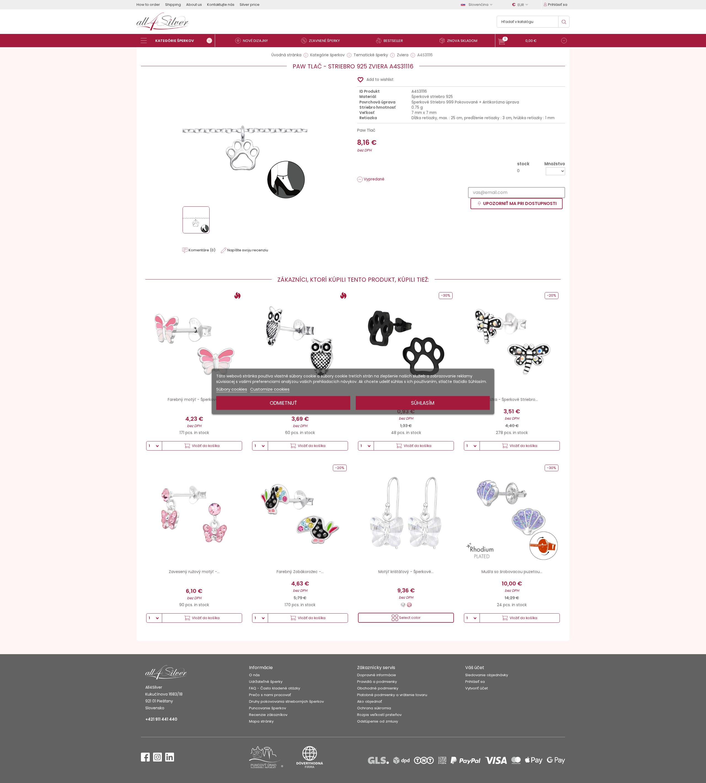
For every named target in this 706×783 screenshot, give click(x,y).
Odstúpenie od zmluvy (377, 721)
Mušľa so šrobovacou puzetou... (512, 571)
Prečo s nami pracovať (270, 694)
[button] (532, 41)
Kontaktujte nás (220, 4)
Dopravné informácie (376, 675)
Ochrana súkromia (374, 708)
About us (194, 4)
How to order (148, 4)
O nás (254, 675)
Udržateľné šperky (265, 681)
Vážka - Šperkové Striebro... (512, 399)
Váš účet (474, 667)
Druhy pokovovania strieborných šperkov (286, 701)
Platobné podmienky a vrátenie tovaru (392, 694)
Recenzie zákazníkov (268, 714)
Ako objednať (369, 701)
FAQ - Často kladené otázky (274, 688)
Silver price (250, 4)
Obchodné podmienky (377, 688)
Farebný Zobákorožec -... (300, 571)
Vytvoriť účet (476, 688)
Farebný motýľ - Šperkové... (194, 399)
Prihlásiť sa (475, 681)
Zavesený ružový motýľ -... (194, 571)
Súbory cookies (231, 389)
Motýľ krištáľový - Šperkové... (406, 571)
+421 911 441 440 (161, 719)
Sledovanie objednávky (486, 675)
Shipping (173, 4)
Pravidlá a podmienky (377, 681)
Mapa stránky (261, 721)
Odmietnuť (283, 403)
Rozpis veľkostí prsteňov (379, 714)
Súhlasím (422, 403)
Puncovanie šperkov (267, 708)
